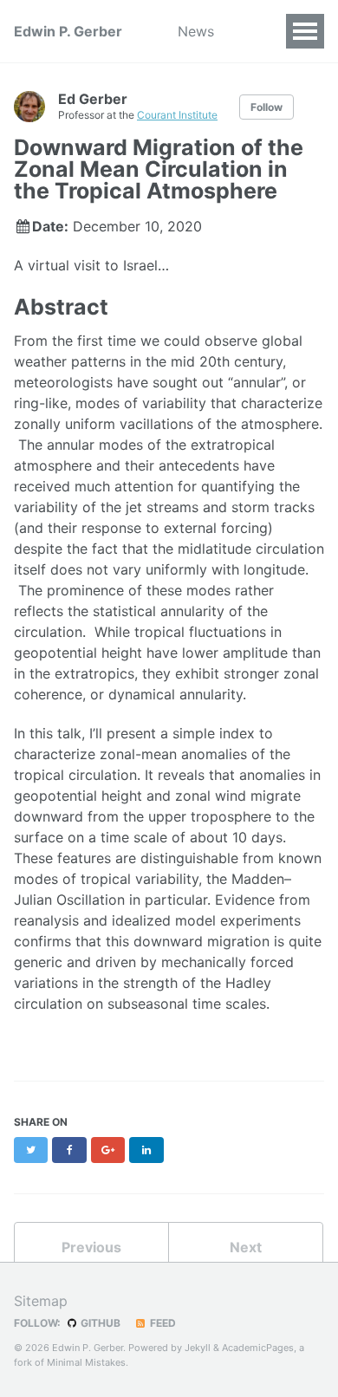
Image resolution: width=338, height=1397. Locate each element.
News (196, 31)
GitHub (99, 1322)
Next (246, 1247)
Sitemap (41, 1300)
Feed (161, 1322)
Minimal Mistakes (86, 1362)
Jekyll (198, 1348)
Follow (266, 107)
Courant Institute (177, 114)
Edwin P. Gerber (68, 31)
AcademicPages (258, 1348)
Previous (91, 1247)
